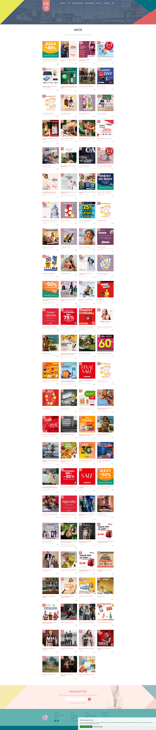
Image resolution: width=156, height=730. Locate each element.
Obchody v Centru (75, 720)
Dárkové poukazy (99, 7)
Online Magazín (74, 715)
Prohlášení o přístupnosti (90, 717)
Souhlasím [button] (83, 726)
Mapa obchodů (89, 3)
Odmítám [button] (89, 726)
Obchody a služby (78, 3)
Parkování (99, 9)
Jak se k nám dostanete (107, 6)
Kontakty (107, 8)
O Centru (106, 3)
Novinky (63, 3)
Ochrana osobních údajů (90, 715)
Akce (68, 3)
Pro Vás (98, 3)
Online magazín (98, 5)
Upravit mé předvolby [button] (98, 726)
